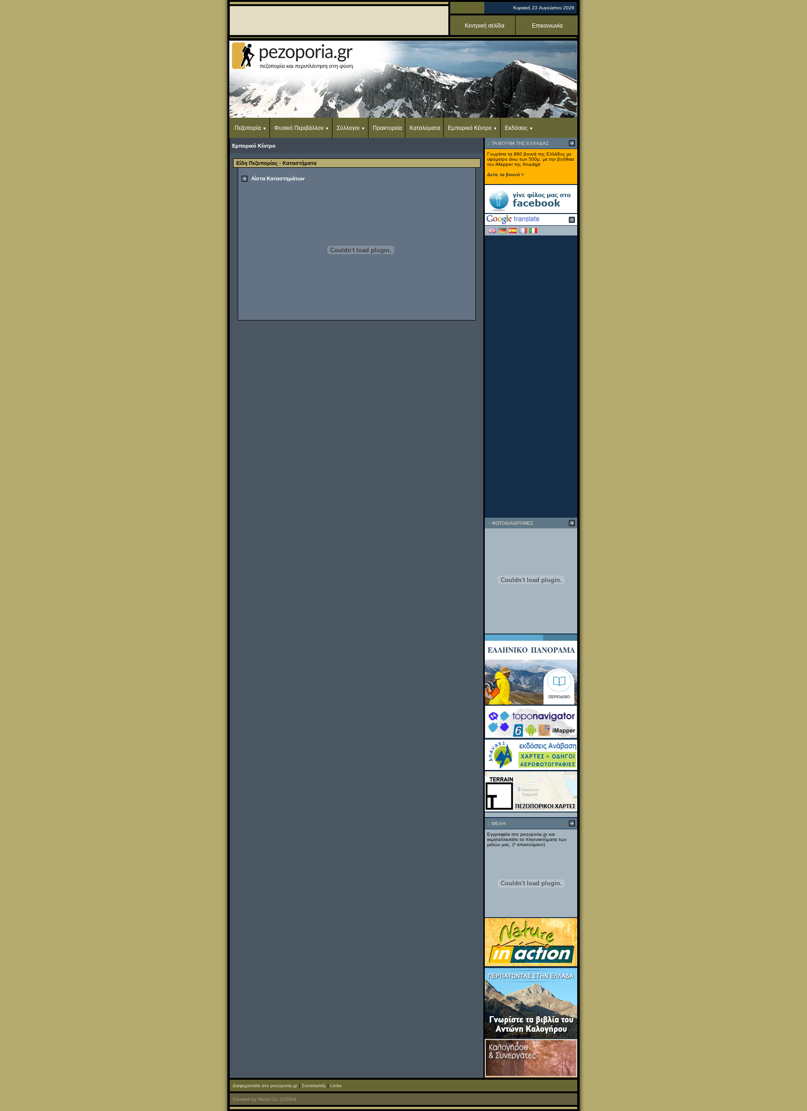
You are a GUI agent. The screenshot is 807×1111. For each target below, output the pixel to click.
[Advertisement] (531, 376)
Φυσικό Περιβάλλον (299, 128)
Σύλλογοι (348, 128)
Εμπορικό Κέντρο (470, 128)
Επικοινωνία (547, 25)
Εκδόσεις (516, 128)
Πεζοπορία (247, 128)
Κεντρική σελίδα (484, 25)
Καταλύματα (425, 128)
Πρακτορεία (387, 128)
